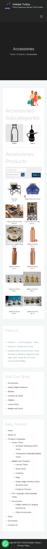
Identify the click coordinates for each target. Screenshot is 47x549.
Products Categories (16, 439)
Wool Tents (21, 469)
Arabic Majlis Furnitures (18, 387)
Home (10, 430)
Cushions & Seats (15, 395)
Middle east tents (15, 408)
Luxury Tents (17, 442)
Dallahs (11, 400)
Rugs (18, 477)
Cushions (19, 473)
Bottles (11, 391)
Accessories (13, 383)
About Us (12, 435)
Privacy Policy (23, 545)
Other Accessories (23, 512)
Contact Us (13, 525)
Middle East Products (21, 461)
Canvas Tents (22, 464)
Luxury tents (13, 404)
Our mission (13, 520)
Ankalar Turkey (21, 4)
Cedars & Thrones (23, 489)
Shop (10, 516)
